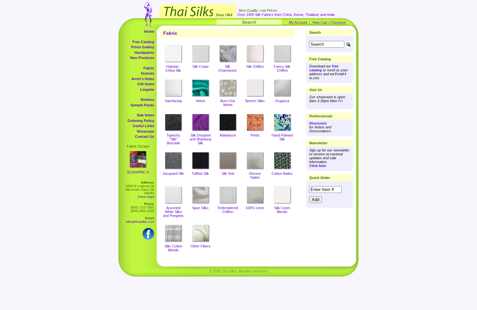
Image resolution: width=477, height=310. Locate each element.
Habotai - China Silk (173, 68)
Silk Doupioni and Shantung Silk (200, 139)
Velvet (200, 101)
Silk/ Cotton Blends (173, 248)
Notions (147, 99)
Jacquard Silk (173, 173)
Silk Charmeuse (227, 68)
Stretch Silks (255, 101)
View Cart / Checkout (329, 22)
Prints (255, 135)
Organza (282, 101)
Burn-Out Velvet (227, 103)
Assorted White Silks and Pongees (173, 212)
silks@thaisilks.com (140, 221)
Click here (317, 166)
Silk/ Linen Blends (282, 210)
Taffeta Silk (200, 173)
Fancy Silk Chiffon (282, 68)
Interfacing (173, 101)
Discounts (318, 123)
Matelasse (228, 135)
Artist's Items (142, 79)
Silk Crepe (200, 66)
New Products (142, 58)
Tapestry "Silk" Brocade (173, 139)
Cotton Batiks (282, 173)
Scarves (147, 73)
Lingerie (147, 89)
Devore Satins (255, 175)
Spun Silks (200, 208)
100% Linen (255, 208)
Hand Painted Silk (282, 137)
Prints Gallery (142, 47)
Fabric (148, 68)
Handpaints (144, 52)
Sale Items (145, 115)
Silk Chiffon (255, 66)
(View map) (146, 196)
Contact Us (144, 136)
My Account (298, 22)
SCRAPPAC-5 (138, 172)
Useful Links (143, 126)
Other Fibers (200, 246)
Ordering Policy (141, 121)
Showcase (145, 131)
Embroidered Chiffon (228, 210)
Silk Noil (228, 173)
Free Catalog (143, 42)
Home (149, 31)
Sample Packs (142, 105)
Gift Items (145, 84)
